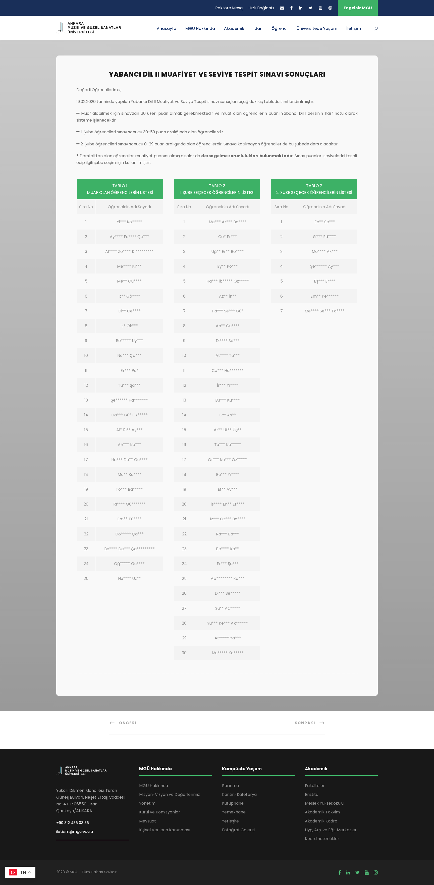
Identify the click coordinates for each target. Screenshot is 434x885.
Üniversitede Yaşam (317, 28)
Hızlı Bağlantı (261, 8)
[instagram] (330, 8)
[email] (282, 8)
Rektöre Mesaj (229, 8)
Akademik (234, 28)
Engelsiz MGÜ (358, 8)
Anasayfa (166, 28)
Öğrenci (280, 28)
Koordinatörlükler (322, 839)
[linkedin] (300, 8)
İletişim (353, 28)
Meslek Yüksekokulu (324, 803)
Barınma (230, 786)
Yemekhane (234, 812)
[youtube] (320, 8)
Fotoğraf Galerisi (238, 830)
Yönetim (147, 803)
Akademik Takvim (322, 812)
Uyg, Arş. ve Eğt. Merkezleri (331, 830)
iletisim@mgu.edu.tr (74, 831)
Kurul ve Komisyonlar (159, 812)
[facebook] (291, 8)
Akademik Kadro (321, 821)
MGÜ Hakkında (200, 28)
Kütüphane (233, 803)
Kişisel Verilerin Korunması (164, 830)
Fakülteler (315, 786)
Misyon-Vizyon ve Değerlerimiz (169, 794)
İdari (257, 28)
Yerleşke (230, 821)
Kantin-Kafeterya (239, 794)
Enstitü (311, 794)
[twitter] (310, 8)
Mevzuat (147, 821)
